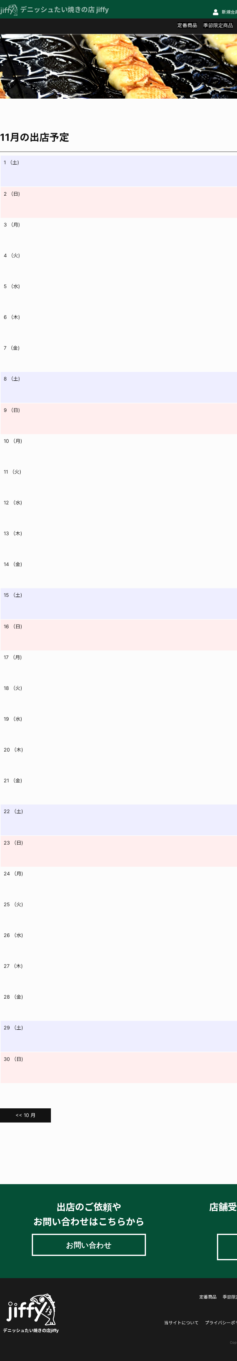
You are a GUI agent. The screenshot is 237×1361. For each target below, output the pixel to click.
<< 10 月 (25, 1115)
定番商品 (187, 25)
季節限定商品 (218, 25)
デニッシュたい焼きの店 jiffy (64, 10)
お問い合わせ (89, 1245)
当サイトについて (181, 1322)
